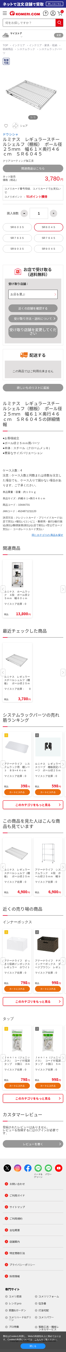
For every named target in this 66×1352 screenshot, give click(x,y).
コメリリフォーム (48, 1296)
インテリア (18, 45)
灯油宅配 (43, 1310)
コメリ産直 (15, 1296)
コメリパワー (46, 1317)
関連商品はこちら (33, 168)
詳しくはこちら (54, 3)
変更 (58, 35)
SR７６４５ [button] (49, 238)
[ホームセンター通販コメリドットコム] (25, 14)
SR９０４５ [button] (49, 248)
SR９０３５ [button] (17, 248)
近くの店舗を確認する (33, 308)
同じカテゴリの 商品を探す (47, 535)
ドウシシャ (10, 134)
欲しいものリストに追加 (33, 387)
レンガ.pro (15, 1303)
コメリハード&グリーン (20, 1318)
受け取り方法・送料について (33, 318)
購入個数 (13, 213)
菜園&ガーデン (17, 1310)
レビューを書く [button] (33, 1144)
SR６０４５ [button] (49, 227)
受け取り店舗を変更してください (33, 331)
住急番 (42, 1303)
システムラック (26, 49)
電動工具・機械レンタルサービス (48, 1328)
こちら (37, 1339)
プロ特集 (14, 1326)
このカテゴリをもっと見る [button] (33, 805)
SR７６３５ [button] (17, 238)
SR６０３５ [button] (17, 227)
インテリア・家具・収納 (43, 45)
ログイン (41, 1130)
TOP (6, 45)
